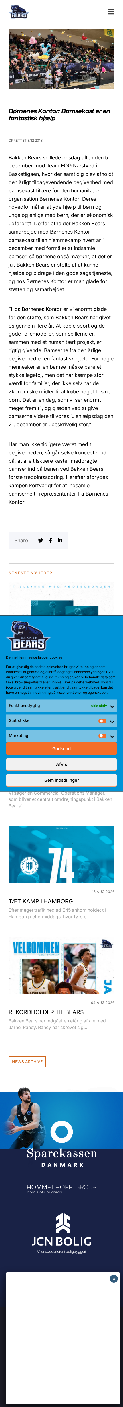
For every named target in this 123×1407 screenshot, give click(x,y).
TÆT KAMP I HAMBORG (41, 901)
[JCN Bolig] (61, 1213)
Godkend (61, 748)
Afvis (61, 764)
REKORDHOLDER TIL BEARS (46, 1012)
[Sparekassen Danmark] (61, 1125)
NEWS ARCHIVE (27, 1061)
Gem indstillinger (61, 780)
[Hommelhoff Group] (61, 1186)
